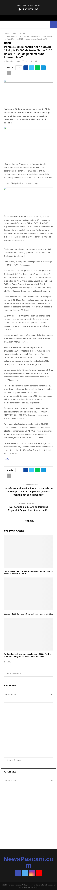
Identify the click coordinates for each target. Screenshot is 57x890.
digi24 (6, 459)
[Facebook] (18, 873)
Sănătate (7, 43)
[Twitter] (25, 873)
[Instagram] (32, 873)
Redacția (9, 61)
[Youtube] (39, 873)
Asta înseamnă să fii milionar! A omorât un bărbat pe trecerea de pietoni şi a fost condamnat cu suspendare (29, 491)
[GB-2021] (28, 189)
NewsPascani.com (29, 862)
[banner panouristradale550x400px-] (28, 129)
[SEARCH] (50, 674)
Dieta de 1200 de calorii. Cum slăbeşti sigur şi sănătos (28, 614)
